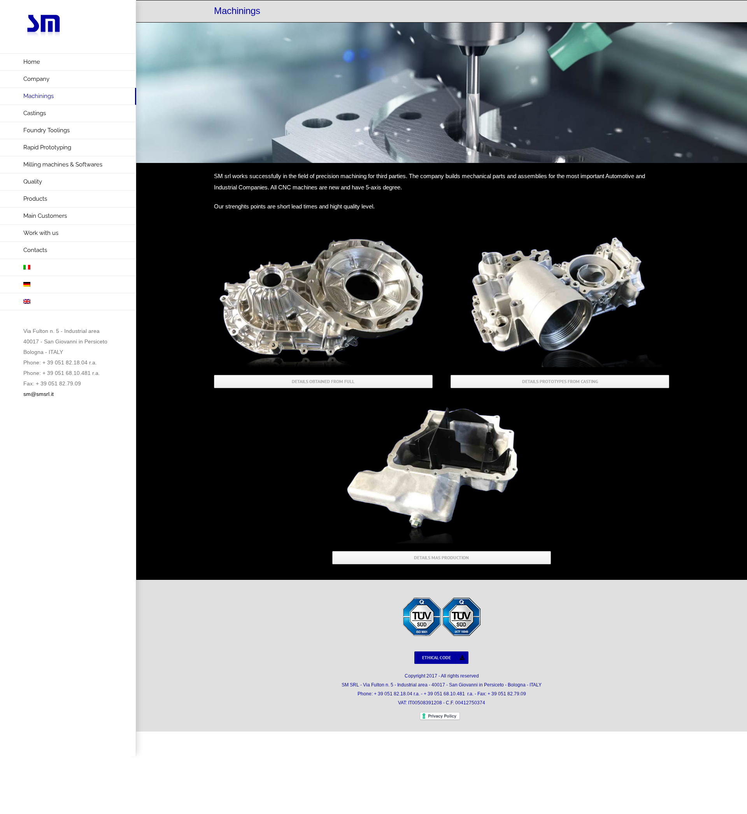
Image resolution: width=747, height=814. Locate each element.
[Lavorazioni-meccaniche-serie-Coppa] (441, 406)
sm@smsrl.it (38, 394)
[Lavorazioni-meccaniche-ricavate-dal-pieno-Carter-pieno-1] (323, 231)
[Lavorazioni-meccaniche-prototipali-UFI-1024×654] (560, 231)
